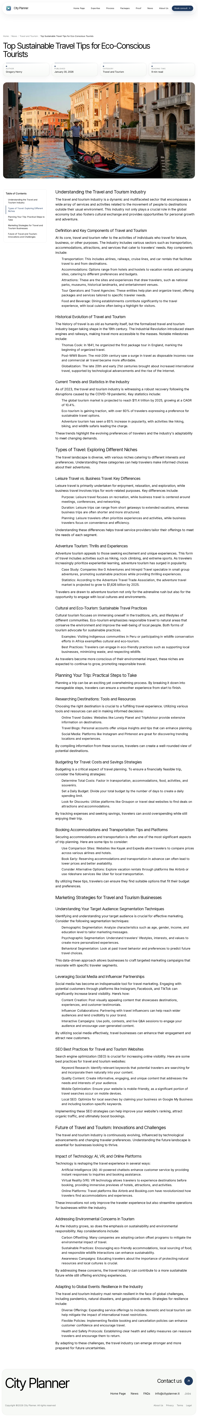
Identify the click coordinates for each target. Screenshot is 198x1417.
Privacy (170, 1405)
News (14, 36)
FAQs (146, 1393)
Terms (180, 1405)
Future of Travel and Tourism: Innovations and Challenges (22, 235)
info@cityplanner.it (167, 1393)
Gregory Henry (14, 71)
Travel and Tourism (29, 36)
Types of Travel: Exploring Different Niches (25, 209)
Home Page (118, 1393)
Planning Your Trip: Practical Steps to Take (26, 218)
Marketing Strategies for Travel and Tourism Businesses (25, 227)
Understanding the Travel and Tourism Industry (22, 201)
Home (6, 36)
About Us (158, 1405)
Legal (189, 1405)
